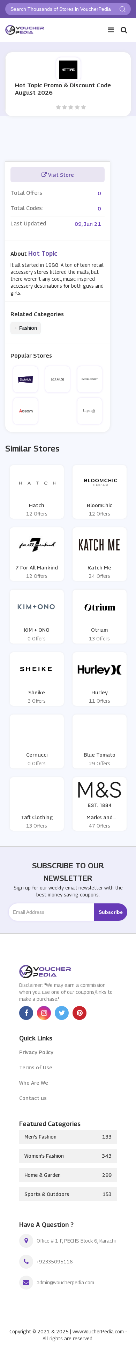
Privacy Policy (36, 1052)
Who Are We (33, 1082)
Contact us (33, 1098)
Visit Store (60, 174)
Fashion (25, 328)
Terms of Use (35, 1067)
